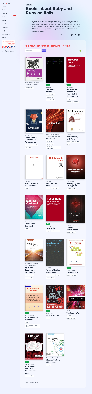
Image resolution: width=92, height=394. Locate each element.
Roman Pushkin (50, 313)
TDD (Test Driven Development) (51, 147)
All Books (30, 45)
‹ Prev (26, 383)
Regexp (74, 275)
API (74, 188)
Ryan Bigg (57, 136)
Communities (6, 34)
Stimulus (76, 101)
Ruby (27, 144)
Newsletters (5, 24)
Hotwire (55, 45)
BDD (68, 144)
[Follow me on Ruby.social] (71, 34)
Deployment (49, 141)
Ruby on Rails (34, 144)
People (4, 31)
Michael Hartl (70, 225)
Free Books (43, 45)
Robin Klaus (51, 136)
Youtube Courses (8, 16)
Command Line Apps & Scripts (31, 325)
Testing (66, 45)
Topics (4, 6)
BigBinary (48, 87)
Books (4, 10)
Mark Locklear (28, 82)
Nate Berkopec (29, 135)
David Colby (69, 87)
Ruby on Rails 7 (50, 94)
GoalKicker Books (29, 364)
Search (44, 50)
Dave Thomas (32, 265)
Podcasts (5, 27)
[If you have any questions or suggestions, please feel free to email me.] (78, 34)
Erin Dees (57, 358)
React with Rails (50, 100)
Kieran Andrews (50, 134)
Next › (37, 383)
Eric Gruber (36, 82)
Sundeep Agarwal (71, 270)
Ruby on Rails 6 (71, 232)
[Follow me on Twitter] (75, 34)
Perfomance (28, 147)
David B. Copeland (30, 263)
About (4, 37)
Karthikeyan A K (50, 226)
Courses (4, 13)
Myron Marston (50, 358)
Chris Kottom (70, 181)
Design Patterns (55, 231)
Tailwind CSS (50, 97)
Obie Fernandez (70, 311)
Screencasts (5, 20)
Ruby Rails (6, 3)
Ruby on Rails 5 (29, 87)
